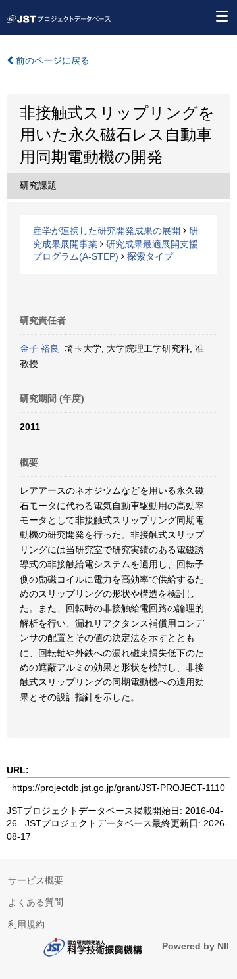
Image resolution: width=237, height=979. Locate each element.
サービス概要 (35, 880)
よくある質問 (35, 902)
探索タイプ (150, 256)
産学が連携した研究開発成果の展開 (106, 231)
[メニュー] (221, 16)
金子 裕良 (39, 348)
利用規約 (26, 924)
